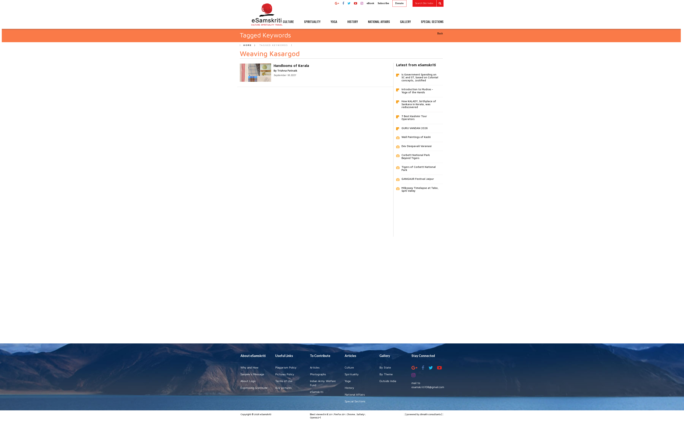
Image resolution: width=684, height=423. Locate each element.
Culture (349, 367)
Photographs (318, 374)
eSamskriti (316, 391)
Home (247, 45)
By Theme (386, 374)
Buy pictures (283, 387)
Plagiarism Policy (286, 367)
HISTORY (352, 22)
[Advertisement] (342, 287)
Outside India (387, 381)
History (349, 387)
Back (440, 33)
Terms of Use (283, 381)
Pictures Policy (284, 374)
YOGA (334, 22)
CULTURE (288, 22)
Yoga (348, 381)
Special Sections (355, 401)
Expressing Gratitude (254, 387)
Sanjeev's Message (252, 374)
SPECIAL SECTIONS (432, 22)
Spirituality (352, 374)
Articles (315, 367)
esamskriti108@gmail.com (427, 387)
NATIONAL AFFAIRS (379, 22)
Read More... (277, 65)
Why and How (249, 367)
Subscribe (383, 3)
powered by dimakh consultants (423, 414)
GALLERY (405, 22)
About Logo (248, 381)
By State (385, 367)
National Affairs (355, 394)
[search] (428, 3)
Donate (399, 3)
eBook (370, 3)
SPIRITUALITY (312, 22)
